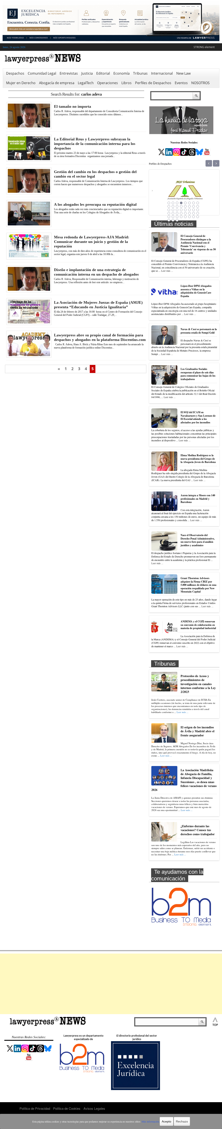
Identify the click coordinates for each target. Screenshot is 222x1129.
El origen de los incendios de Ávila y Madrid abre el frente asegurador (197, 731)
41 (169, 220)
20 (181, 210)
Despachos (15, 73)
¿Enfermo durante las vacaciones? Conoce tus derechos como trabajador (198, 830)
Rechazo (182, 1121)
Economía (121, 73)
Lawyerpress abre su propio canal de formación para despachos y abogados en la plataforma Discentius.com (100, 337)
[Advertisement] (111, 984)
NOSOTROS (200, 82)
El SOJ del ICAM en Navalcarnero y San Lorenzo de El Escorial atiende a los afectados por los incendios (198, 417)
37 (185, 216)
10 (173, 206)
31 (193, 213)
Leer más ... (167, 270)
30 (189, 213)
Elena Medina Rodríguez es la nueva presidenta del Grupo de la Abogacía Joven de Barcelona (198, 458)
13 (185, 206)
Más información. (151, 1121)
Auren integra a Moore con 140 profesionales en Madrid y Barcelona (198, 498)
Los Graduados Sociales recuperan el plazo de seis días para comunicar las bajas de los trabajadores (198, 374)
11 (177, 206)
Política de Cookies (66, 1108)
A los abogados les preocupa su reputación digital (95, 204)
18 (173, 210)
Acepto (166, 1121)
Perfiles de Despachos (153, 82)
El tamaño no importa (72, 106)
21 (185, 210)
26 (173, 213)
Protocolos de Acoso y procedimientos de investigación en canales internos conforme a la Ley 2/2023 (198, 684)
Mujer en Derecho (21, 82)
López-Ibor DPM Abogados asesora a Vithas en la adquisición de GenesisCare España (196, 291)
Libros (126, 82)
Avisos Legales (94, 1108)
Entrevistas (69, 73)
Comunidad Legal (42, 73)
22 (189, 210)
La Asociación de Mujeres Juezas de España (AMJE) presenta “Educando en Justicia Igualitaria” (98, 304)
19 (177, 210)
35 (177, 216)
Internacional (162, 73)
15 (193, 206)
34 (173, 216)
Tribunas (140, 73)
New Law (183, 73)
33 (169, 216)
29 (185, 213)
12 (181, 206)
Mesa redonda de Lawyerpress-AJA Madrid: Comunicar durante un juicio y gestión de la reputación (91, 241)
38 (189, 216)
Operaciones (107, 82)
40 (197, 216)
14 (189, 206)
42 (173, 220)
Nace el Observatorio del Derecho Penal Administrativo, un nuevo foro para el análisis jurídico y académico (198, 540)
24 (197, 210)
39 (193, 216)
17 (169, 210)
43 (177, 220)
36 (181, 216)
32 (197, 213)
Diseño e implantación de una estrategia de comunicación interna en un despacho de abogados (96, 272)
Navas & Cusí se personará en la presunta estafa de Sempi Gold (199, 330)
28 (181, 213)
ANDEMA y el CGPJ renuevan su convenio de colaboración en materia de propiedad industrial (198, 625)
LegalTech (86, 82)
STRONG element (204, 47)
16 (197, 206)
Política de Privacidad (35, 1108)
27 (177, 213)
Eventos (181, 82)
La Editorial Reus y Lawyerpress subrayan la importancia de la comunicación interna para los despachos (94, 143)
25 (169, 213)
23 (193, 210)
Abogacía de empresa (56, 82)
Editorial (103, 73)
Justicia (87, 73)
